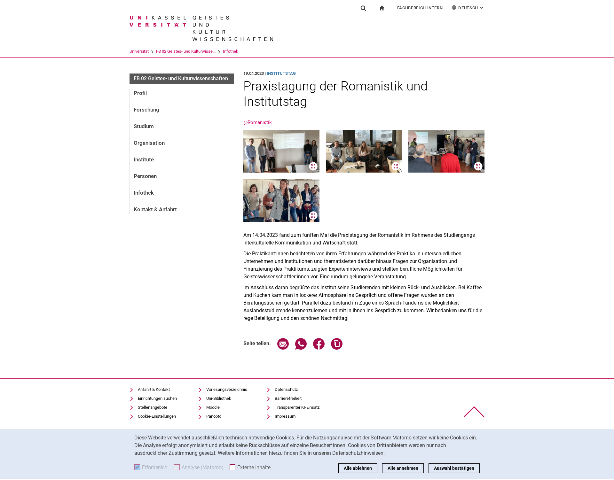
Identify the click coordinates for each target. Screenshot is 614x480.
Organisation (149, 143)
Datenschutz (286, 389)
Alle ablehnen (358, 468)
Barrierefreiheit (288, 398)
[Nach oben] (474, 412)
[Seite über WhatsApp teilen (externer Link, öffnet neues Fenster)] (301, 348)
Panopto (213, 416)
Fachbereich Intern (420, 7)
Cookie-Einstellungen (157, 416)
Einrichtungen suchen (157, 398)
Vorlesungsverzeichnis (226, 389)
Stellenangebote (152, 407)
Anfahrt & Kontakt (154, 389)
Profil (140, 93)
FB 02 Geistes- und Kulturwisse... (186, 51)
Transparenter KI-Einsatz (297, 407)
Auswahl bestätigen (454, 468)
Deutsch (471, 7)
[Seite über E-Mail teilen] (283, 348)
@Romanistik (257, 122)
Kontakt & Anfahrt (155, 209)
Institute (144, 159)
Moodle (213, 407)
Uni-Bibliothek (218, 398)
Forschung (146, 109)
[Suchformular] (363, 8)
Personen (145, 176)
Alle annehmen (403, 468)
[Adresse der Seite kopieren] (336, 348)
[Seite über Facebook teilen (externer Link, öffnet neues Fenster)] (319, 348)
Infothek (230, 51)
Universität (139, 51)
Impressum (285, 416)
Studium (144, 126)
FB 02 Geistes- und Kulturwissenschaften (181, 78)
